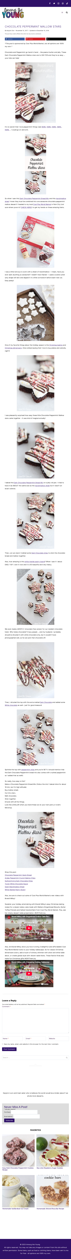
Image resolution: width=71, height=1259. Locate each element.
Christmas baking (56, 345)
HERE (44, 127)
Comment (6, 1006)
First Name (7, 1112)
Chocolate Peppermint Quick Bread (18, 875)
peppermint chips (28, 770)
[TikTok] (67, 3)
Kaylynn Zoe (10, 30)
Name (6, 1038)
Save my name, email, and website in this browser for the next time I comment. (31, 1044)
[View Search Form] (67, 12)
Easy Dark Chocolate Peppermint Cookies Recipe (18, 1169)
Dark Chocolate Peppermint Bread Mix (34, 198)
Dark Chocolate (46, 702)
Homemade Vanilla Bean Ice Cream (15, 1209)
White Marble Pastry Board (15, 890)
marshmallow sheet (42, 486)
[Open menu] (62, 12)
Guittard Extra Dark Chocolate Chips (19, 881)
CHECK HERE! (26, 207)
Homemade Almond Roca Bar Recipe (50, 1209)
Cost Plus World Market (42, 204)
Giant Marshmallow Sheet (14, 887)
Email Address (8, 1116)
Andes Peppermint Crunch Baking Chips (20, 878)
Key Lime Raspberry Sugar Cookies (50, 1168)
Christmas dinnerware (13, 348)
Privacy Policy (45, 1244)
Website (52, 1038)
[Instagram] (58, 3)
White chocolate (11, 705)
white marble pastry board (35, 562)
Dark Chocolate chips (40, 553)
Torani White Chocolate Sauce (16, 884)
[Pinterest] (63, 3)
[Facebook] (50, 3)
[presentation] (18, 1150)
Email (28, 1038)
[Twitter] (54, 3)
